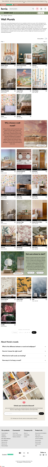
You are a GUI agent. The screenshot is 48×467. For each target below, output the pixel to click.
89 (27, 332)
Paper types (37, 435)
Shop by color (31, 272)
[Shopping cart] (41, 9)
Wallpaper (5, 15)
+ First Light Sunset (41, 145)
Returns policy (38, 442)
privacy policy (29, 418)
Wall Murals (4, 436)
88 (25, 332)
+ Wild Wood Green (18, 273)
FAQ (36, 445)
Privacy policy (38, 440)
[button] (37, 9)
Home (2, 15)
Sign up (41, 413)
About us (26, 433)
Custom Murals (5, 433)
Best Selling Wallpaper (6, 438)
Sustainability (26, 435)
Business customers (16, 436)
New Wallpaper (5, 440)
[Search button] (33, 8)
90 (29, 332)
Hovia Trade (15, 433)
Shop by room (40, 272)
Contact (25, 436)
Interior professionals (17, 435)
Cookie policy (38, 443)
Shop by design (5, 445)
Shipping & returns (39, 436)
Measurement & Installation (40, 433)
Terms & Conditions (39, 438)
